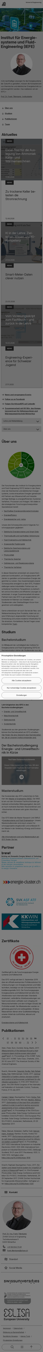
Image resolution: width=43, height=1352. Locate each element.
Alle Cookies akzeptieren (21, 680)
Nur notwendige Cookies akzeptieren (21, 688)
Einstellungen (21, 695)
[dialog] (21, 676)
